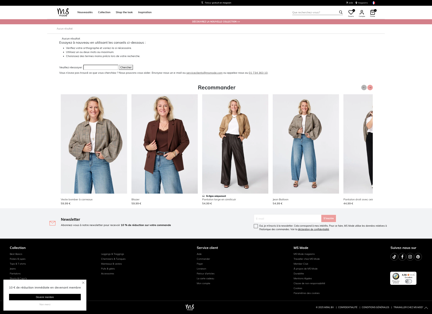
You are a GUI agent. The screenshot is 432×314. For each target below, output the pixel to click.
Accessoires (107, 273)
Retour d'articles (205, 273)
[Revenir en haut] (426, 308)
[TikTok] (394, 257)
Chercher (126, 67)
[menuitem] (83, 12)
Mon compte (203, 283)
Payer (200, 263)
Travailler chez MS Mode (307, 258)
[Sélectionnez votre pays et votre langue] (373, 2)
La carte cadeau (205, 278)
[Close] (83, 282)
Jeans (13, 268)
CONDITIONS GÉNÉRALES (376, 307)
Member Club (301, 263)
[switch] (408, 281)
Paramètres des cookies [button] (307, 293)
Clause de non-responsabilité (309, 283)
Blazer (135, 199)
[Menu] (414, 274)
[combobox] (317, 12)
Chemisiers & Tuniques (113, 258)
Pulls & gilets (108, 268)
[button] (85, 12)
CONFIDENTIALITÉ (347, 307)
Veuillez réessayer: (71, 67)
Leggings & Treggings (112, 253)
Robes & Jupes (17, 258)
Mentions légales (303, 278)
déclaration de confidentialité (313, 229)
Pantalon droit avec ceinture (361, 199)
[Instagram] (410, 257)
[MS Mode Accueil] (63, 12)
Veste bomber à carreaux (77, 199)
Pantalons (15, 273)
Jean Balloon (280, 199)
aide (351, 2)
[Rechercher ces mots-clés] (341, 12)
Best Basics (16, 253)
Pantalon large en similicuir (219, 199)
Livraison (201, 268)
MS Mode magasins (304, 253)
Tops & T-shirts (18, 263)
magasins (363, 2)
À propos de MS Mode (306, 268)
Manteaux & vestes (111, 263)
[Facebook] (402, 257)
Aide (199, 253)
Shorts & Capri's (18, 278)
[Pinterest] (418, 257)
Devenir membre (45, 297)
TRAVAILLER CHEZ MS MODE (409, 307)
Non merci (44, 304)
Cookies (298, 288)
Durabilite (299, 273)
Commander (203, 258)
